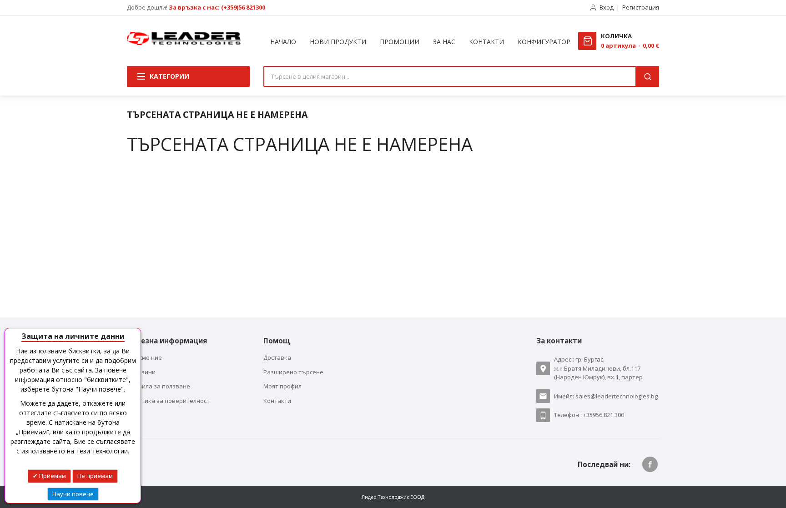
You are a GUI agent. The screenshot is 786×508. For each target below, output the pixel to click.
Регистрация (640, 7)
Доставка (277, 357)
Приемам (52, 476)
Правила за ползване (158, 386)
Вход (607, 7)
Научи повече (73, 494)
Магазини (141, 372)
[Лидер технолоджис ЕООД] (184, 38)
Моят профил (282, 386)
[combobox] (449, 76)
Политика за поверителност (168, 401)
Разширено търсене (293, 372)
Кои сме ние (144, 357)
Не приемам (95, 476)
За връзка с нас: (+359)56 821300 (217, 7)
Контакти (277, 401)
